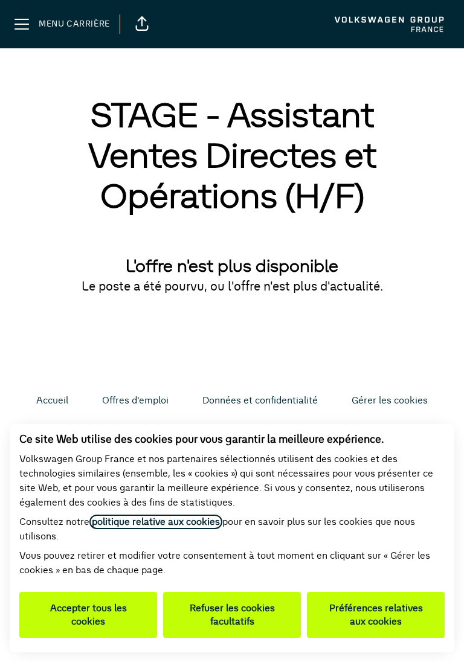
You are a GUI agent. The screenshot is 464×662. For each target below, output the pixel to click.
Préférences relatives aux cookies (376, 614)
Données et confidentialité (260, 400)
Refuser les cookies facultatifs (232, 614)
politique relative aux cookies (156, 522)
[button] (142, 24)
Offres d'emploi (135, 400)
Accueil (52, 400)
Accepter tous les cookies (88, 614)
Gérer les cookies (390, 400)
